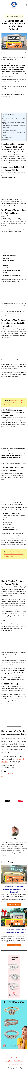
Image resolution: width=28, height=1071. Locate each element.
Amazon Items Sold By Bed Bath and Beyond (14, 132)
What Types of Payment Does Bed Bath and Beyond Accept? (14, 126)
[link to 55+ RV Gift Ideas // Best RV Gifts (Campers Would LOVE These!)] (14, 917)
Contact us (19, 1057)
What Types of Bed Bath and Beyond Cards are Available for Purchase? (13, 129)
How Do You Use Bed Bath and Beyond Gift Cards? (13, 134)
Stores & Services (17, 1064)
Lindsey (14, 839)
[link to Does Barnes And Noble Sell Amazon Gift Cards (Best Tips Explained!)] (14, 874)
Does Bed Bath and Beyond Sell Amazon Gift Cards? (14, 119)
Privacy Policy (8, 1061)
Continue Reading (14, 904)
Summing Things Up (8, 137)
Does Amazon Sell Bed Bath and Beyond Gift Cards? (14, 123)
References (6, 139)
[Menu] (2, 5)
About (12, 1057)
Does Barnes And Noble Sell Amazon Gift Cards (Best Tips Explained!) (13, 402)
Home (8, 1057)
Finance (8, 1064)
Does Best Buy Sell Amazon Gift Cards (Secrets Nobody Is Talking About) (14, 554)
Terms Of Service (18, 1061)
